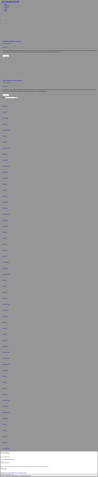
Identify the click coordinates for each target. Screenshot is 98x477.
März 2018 (5, 256)
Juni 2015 (5, 382)
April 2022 (5, 124)
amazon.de (20, 472)
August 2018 (5, 226)
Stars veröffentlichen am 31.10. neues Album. (12, 80)
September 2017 (6, 274)
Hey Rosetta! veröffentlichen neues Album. (12, 41)
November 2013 (6, 448)
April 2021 (5, 142)
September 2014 (6, 412)
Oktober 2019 (5, 172)
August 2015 (5, 370)
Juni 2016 (5, 328)
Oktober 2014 (5, 406)
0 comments (5, 47)
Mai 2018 (4, 244)
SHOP (5, 10)
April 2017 (5, 292)
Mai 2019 (4, 190)
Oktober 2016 (5, 310)
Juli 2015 (4, 376)
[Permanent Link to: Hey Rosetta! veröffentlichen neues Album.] (22, 39)
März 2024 (5, 106)
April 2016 (5, 340)
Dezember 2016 (6, 304)
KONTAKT (2, 475)
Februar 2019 (5, 202)
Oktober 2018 (5, 220)
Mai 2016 (4, 334)
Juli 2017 (4, 280)
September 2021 (6, 130)
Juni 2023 (5, 112)
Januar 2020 (5, 160)
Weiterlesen (5, 55)
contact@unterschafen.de (9, 459)
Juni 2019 (5, 184)
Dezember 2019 (6, 166)
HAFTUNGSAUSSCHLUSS (25, 475)
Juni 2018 (5, 238)
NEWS (5, 9)
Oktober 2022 (5, 118)
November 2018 (6, 214)
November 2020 (6, 148)
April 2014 (5, 436)
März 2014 (5, 442)
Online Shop (14, 472)
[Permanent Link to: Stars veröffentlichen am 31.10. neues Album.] (21, 79)
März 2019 (5, 196)
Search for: (2, 97)
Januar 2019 (5, 208)
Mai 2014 (4, 430)
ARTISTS (6, 7)
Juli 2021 (4, 136)
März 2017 (5, 298)
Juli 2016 (4, 322)
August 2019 (5, 178)
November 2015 (6, 358)
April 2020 (5, 154)
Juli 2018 (4, 232)
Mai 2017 (4, 286)
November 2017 (6, 262)
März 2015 (5, 394)
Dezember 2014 (6, 400)
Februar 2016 (5, 346)
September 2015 (6, 364)
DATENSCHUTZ (15, 475)
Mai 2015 (4, 388)
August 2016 (5, 316)
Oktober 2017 (5, 268)
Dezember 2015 (6, 352)
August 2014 (5, 418)
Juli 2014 (4, 424)
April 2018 (5, 250)
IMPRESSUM (8, 475)
